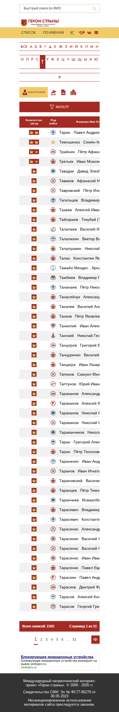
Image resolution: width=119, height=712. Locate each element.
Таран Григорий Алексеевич (85, 442)
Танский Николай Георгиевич (86, 335)
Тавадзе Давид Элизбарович (86, 171)
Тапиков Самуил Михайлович (87, 374)
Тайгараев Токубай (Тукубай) (86, 219)
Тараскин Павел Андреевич (85, 577)
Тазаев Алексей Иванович (83, 210)
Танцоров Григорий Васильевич (89, 345)
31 (74, 640)
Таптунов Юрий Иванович (83, 384)
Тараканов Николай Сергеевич (88, 422)
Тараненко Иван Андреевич (85, 461)
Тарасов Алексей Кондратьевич (89, 597)
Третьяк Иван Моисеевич (83, 161)
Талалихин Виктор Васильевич (88, 239)
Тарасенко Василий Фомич (84, 548)
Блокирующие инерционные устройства (49, 660)
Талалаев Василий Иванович (86, 229)
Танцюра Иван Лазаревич (83, 364)
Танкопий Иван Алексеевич (85, 326)
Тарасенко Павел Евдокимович (88, 568)
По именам (53, 33)
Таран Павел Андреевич (82, 132)
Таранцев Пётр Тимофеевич (86, 490)
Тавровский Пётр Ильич (81, 190)
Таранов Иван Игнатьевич (83, 471)
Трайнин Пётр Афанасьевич (86, 152)
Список (28, 33)
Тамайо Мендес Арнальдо (84, 268)
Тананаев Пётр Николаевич (85, 287)
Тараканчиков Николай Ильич (87, 432)
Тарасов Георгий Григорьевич (87, 606)
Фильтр (62, 107)
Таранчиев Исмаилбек (80, 500)
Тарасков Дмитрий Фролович (86, 587)
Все (24, 46)
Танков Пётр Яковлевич (81, 316)
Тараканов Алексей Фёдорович (88, 403)
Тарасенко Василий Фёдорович (88, 538)
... (68, 640)
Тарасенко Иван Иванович (84, 558)
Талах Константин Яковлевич (86, 258)
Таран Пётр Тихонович (81, 451)
